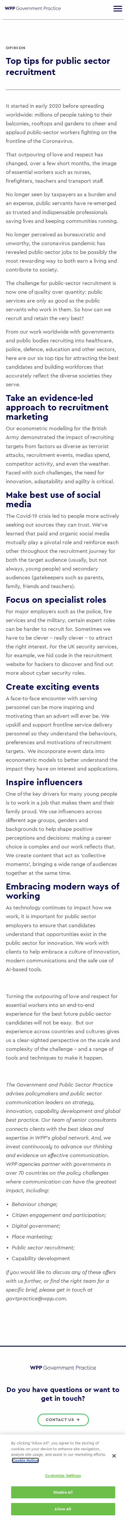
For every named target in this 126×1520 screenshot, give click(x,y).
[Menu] (117, 8)
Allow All (63, 1509)
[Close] (114, 1455)
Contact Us (61, 1420)
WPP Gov (32, 11)
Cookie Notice (25, 1460)
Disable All (63, 1492)
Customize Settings (63, 1476)
